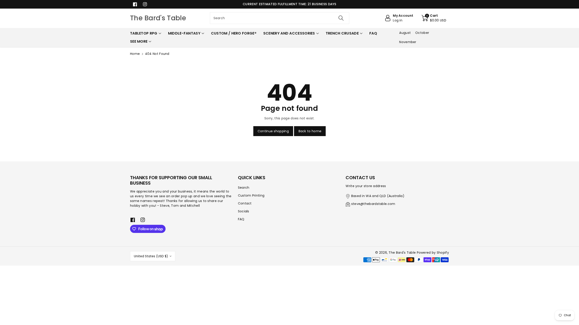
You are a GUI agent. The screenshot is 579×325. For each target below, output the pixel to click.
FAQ (241, 219)
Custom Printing (251, 195)
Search (243, 187)
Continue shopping (273, 131)
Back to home (310, 131)
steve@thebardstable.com (373, 204)
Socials (243, 211)
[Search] (341, 18)
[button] (434, 18)
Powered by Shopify (433, 252)
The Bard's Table (402, 252)
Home (135, 53)
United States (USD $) (151, 256)
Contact (245, 203)
